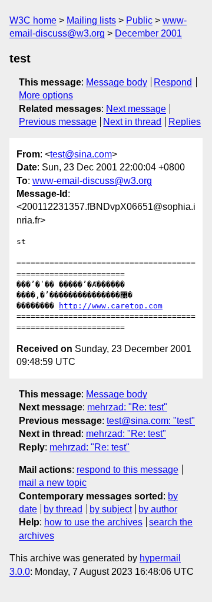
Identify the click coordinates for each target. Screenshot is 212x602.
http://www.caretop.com (111, 305)
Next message (136, 109)
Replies (184, 122)
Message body (116, 82)
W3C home (33, 20)
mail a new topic (53, 483)
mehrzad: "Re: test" (127, 407)
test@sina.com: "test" (151, 421)
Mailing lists (91, 20)
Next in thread (132, 122)
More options (46, 95)
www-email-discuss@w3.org (92, 181)
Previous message (58, 122)
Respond (173, 82)
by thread (63, 509)
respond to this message (127, 470)
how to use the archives (93, 522)
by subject (111, 509)
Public (139, 20)
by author (157, 509)
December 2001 (148, 33)
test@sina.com (81, 154)
